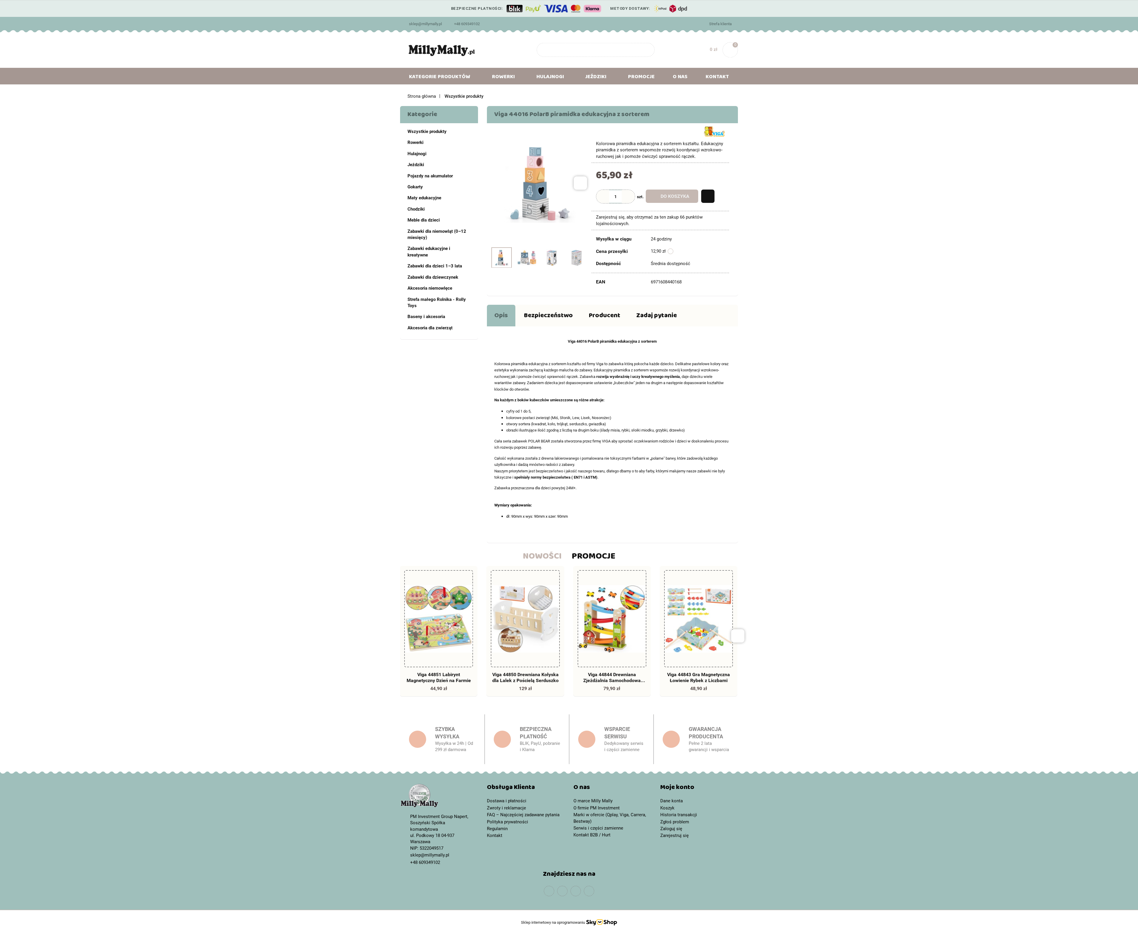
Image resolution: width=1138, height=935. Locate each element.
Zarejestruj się (674, 835)
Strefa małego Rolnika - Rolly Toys (436, 302)
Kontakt (717, 78)
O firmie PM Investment (596, 808)
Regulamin (497, 828)
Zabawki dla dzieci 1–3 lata (434, 266)
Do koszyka (675, 196)
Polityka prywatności (507, 822)
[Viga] (714, 131)
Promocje (641, 78)
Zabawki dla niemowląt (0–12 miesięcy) (436, 234)
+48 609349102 (467, 24)
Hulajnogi (416, 153)
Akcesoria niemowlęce (429, 288)
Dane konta (671, 801)
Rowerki (415, 142)
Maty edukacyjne (424, 198)
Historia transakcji (678, 814)
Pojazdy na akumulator (430, 176)
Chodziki (416, 209)
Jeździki (415, 164)
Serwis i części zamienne (598, 828)
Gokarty (415, 187)
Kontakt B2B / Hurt (591, 835)
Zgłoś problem (674, 822)
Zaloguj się (671, 828)
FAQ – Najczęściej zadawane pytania (523, 814)
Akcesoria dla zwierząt (430, 328)
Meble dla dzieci (423, 220)
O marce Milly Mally (593, 801)
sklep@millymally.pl (425, 24)
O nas (680, 78)
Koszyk (667, 808)
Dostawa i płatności (506, 801)
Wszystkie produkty (427, 131)
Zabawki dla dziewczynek (432, 277)
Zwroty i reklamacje (506, 808)
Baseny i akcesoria (426, 316)
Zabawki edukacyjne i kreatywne (428, 251)
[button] (526, 789)
